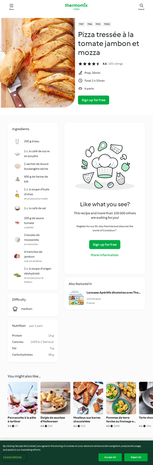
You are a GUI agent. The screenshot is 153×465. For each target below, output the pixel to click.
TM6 (90, 24)
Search (141, 9)
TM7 (81, 24)
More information (105, 255)
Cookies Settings (12, 457)
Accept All (110, 457)
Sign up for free (93, 100)
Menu (11, 9)
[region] (76, 453)
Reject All (136, 457)
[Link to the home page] (76, 6)
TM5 (98, 24)
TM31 (107, 24)
